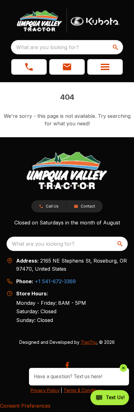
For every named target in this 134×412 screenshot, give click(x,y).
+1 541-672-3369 (55, 281)
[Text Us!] (109, 398)
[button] (29, 67)
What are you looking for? (47, 47)
